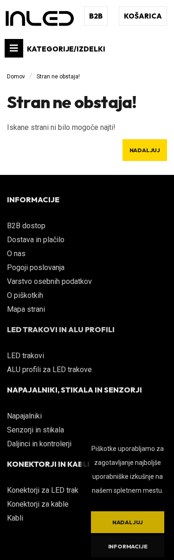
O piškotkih (25, 295)
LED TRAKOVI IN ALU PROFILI (61, 329)
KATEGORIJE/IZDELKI (65, 49)
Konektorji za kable (38, 504)
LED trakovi (25, 355)
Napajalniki (24, 416)
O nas (16, 253)
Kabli (15, 518)
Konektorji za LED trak (42, 490)
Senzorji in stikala (35, 429)
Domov (16, 76)
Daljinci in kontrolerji (39, 443)
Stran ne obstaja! (58, 76)
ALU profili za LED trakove (49, 369)
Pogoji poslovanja (35, 267)
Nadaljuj (144, 150)
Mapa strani (26, 309)
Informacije (128, 546)
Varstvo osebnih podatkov (49, 281)
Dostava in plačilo (35, 239)
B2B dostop (26, 225)
